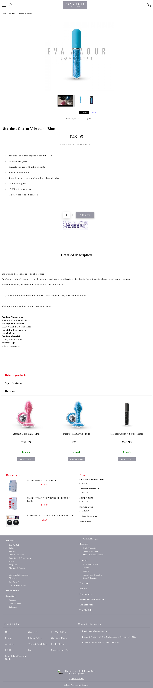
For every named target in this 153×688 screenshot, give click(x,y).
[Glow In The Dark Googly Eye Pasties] (12, 521)
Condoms (12, 600)
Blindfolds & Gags (90, 548)
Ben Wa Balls (14, 545)
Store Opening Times (61, 650)
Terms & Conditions (37, 644)
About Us (9, 644)
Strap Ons (13, 565)
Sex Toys (12, 13)
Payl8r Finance (58, 644)
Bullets (11, 548)
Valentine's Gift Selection (92, 599)
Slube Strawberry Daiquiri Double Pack (48, 499)
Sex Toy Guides (58, 632)
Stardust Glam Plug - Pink (26, 433)
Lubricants (13, 607)
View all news (85, 522)
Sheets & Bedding (90, 578)
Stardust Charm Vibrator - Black (126, 433)
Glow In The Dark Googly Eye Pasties (50, 516)
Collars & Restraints (91, 551)
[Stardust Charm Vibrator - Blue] (76, 90)
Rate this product (72, 119)
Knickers (86, 568)
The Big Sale (85, 610)
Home (4, 13)
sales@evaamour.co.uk (99, 631)
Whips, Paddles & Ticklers (93, 555)
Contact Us (33, 632)
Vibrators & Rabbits (25, 13)
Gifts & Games (15, 604)
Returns (8, 638)
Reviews (10, 390)
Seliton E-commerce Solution (76, 685)
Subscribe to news (89, 516)
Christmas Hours (58, 638)
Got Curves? (14, 582)
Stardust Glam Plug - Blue (76, 433)
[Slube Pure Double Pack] (12, 486)
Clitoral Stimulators (17, 555)
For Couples (85, 594)
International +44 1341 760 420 (103, 643)
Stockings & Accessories (19, 575)
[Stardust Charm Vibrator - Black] (127, 431)
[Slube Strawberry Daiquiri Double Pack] (12, 503)
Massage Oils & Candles (92, 575)
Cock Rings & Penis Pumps (20, 558)
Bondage (83, 544)
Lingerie (83, 560)
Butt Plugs (13, 551)
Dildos (11, 561)
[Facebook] (81, 648)
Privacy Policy (35, 638)
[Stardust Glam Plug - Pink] (26, 431)
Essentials (11, 596)
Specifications (13, 383)
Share (85, 112)
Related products (15, 374)
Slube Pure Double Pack (42, 480)
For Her (83, 589)
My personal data (76, 678)
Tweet (94, 112)
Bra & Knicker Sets (90, 564)
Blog (30, 650)
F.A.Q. (8, 650)
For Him (83, 583)
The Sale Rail (86, 605)
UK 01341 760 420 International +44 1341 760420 (112, 637)
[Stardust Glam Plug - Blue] (76, 431)
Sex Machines (12, 591)
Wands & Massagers (91, 539)
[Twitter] (88, 648)
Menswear (13, 578)
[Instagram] (95, 648)
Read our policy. (76, 674)
